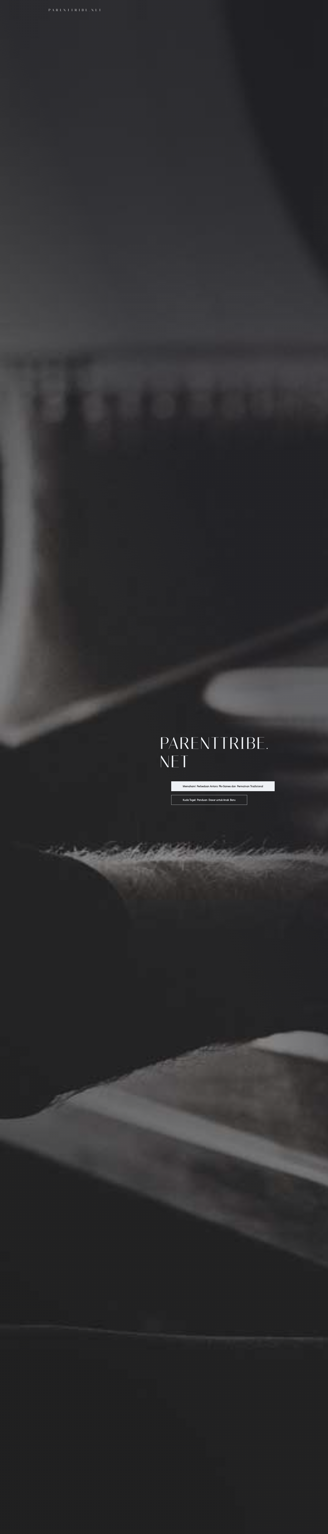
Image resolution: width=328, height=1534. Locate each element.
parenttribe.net (76, 10)
